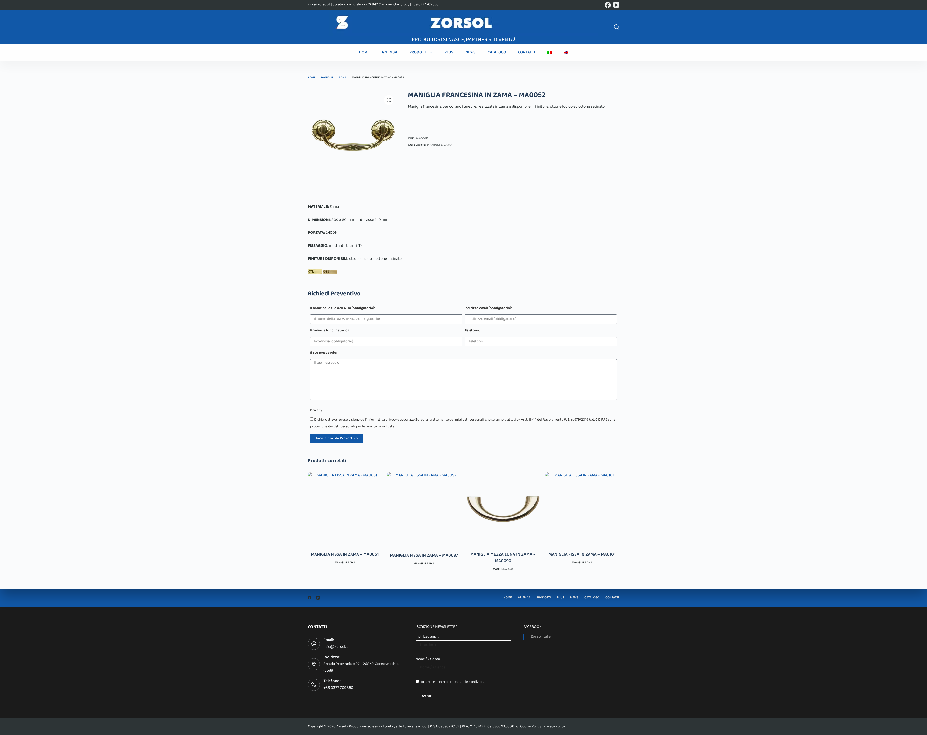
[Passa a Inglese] (566, 52)
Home (364, 53)
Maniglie (434, 145)
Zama (448, 145)
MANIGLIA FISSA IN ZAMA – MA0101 (582, 555)
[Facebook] (608, 5)
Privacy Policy (554, 726)
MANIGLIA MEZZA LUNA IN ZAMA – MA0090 (503, 558)
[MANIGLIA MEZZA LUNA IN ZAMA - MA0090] (503, 508)
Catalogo (497, 53)
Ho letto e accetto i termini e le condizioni (452, 682)
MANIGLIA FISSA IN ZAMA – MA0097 (424, 555)
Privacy (316, 411)
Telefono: (472, 331)
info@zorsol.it (319, 4)
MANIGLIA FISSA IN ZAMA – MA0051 (345, 555)
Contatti (526, 53)
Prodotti (418, 53)
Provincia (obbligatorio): (329, 331)
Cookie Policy (530, 726)
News (470, 53)
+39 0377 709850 (338, 688)
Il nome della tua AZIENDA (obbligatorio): (342, 308)
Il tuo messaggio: (323, 353)
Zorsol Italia (541, 637)
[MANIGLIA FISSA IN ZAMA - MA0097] (424, 509)
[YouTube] (616, 5)
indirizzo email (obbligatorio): (488, 308)
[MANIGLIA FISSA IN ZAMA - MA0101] (582, 508)
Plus (448, 53)
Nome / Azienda (428, 659)
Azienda (389, 53)
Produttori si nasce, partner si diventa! (463, 40)
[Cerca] (616, 27)
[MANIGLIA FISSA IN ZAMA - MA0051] (345, 508)
